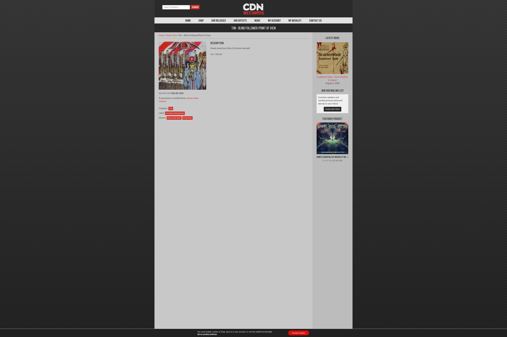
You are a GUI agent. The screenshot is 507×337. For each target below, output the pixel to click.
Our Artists (240, 20)
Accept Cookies (298, 333)
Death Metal (187, 118)
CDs (175, 35)
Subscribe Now (332, 109)
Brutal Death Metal (174, 118)
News (257, 20)
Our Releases (218, 20)
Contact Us (315, 20)
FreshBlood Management (175, 113)
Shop (201, 20)
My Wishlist (295, 20)
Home (188, 20)
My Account (274, 20)
